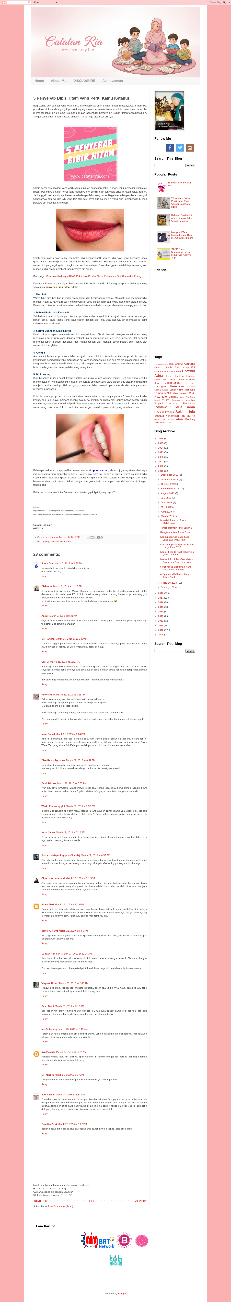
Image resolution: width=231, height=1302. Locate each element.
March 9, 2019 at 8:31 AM (63, 615)
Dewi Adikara (48, 783)
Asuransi (189, 363)
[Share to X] (95, 537)
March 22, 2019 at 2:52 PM (80, 806)
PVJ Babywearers (174, 400)
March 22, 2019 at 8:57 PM (95, 855)
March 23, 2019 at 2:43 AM (73, 983)
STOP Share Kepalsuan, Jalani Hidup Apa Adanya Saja (181, 253)
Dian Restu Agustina (53, 760)
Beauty (45, 542)
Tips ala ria (187, 415)
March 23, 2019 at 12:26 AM (76, 953)
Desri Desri (47, 1006)
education (167, 422)
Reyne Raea (48, 694)
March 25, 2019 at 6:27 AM (69, 1074)
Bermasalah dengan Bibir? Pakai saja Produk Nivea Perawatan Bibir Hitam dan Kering (93, 276)
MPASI (167, 393)
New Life (160, 396)
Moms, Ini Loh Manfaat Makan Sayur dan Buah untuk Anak (176, 560)
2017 (161, 597)
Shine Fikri (47, 904)
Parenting (190, 400)
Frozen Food (160, 380)
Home (39, 81)
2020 (161, 466)
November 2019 (170, 479)
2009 (161, 634)
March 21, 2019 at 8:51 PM (80, 760)
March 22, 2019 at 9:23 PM (69, 904)
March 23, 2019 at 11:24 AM (71, 1052)
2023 (161, 452)
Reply (44, 576)
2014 (161, 611)
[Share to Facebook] (98, 537)
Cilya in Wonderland (53, 878)
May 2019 (166, 507)
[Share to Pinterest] (101, 537)
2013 (161, 616)
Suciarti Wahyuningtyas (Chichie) (60, 855)
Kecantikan (190, 383)
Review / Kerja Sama (61, 542)
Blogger (122, 1293)
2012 (161, 620)
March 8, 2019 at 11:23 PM (67, 586)
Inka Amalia (48, 1094)
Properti (158, 403)
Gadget (171, 380)
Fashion (179, 376)
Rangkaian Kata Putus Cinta (175, 532)
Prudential (173, 403)
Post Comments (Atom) (60, 1206)
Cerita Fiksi (175, 371)
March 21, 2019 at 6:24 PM (70, 734)
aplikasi (158, 422)
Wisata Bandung (185, 419)
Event (169, 376)
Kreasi (165, 390)
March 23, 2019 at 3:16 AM (69, 1006)
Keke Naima (48, 832)
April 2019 (166, 511)
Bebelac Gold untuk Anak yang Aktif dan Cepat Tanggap (181, 218)
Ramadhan (189, 403)
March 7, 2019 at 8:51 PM (68, 563)
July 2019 (166, 497)
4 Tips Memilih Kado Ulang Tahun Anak (174, 575)
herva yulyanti (49, 930)
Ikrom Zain (47, 563)
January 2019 (168, 587)
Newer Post (40, 1200)
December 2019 (170, 474)
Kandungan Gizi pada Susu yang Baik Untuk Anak (175, 538)
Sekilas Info (185, 412)
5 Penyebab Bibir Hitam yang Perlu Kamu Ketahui (175, 568)
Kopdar (157, 390)
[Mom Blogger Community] (141, 1247)
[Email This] (88, 537)
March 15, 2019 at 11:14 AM (71, 638)
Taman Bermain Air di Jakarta (176, 527)
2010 (161, 630)
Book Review (182, 367)
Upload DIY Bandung (164, 419)
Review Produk (164, 412)
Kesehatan (177, 386)
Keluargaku (160, 386)
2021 (161, 461)
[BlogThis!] (92, 537)
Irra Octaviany (49, 1029)
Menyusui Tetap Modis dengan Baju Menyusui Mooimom (182, 235)
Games (180, 379)
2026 (161, 438)
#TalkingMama (176, 364)
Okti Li (45, 661)
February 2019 (169, 582)
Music (192, 393)
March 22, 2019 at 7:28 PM (70, 832)
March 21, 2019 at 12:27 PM (65, 661)
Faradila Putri (49, 1124)
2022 (161, 457)
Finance (190, 376)
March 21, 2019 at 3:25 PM (70, 694)
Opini (182, 397)
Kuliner (172, 389)
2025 (161, 443)
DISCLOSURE (84, 81)
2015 (161, 607)
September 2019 (170, 488)
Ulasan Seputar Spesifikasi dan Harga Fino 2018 (177, 546)
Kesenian (191, 387)
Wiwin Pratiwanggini (53, 806)
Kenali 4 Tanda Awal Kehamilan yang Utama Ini (177, 553)
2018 (161, 593)
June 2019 (167, 502)
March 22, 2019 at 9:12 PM (80, 878)
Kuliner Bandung (186, 389)
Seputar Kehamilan (166, 415)
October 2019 (168, 484)
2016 (161, 602)
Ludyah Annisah (50, 953)
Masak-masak (180, 393)
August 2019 (168, 493)
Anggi (44, 615)
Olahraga (173, 397)
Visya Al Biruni (49, 983)
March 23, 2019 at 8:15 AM (73, 1029)
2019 (161, 470)
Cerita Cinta (161, 371)
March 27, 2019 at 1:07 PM (72, 1124)
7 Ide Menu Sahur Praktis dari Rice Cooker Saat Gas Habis (181, 202)
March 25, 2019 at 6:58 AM (70, 1094)
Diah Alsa (46, 586)
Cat (193, 367)
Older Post (140, 1200)
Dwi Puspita (48, 1052)
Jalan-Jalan (172, 382)
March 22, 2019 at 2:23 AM (71, 783)
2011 (161, 625)
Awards (158, 367)
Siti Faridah (48, 638)
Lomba (158, 393)
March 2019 (168, 516)
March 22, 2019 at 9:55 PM (73, 930)
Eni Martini (47, 1074)
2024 (161, 447)
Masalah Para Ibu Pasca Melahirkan (173, 522)
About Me (58, 81)
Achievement (112, 81)
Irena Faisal (48, 734)
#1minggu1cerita (161, 364)
